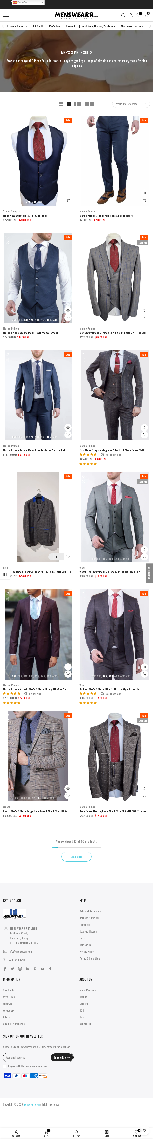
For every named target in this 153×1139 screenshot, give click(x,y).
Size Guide (8, 990)
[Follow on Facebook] (5, 968)
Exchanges (84, 924)
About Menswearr (88, 990)
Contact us (85, 945)
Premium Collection (17, 26)
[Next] (149, 26)
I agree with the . (28, 1066)
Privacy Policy (86, 951)
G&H (5, 568)
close (8, 1)
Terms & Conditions (89, 958)
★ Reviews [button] (149, 573)
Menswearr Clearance (132, 26)
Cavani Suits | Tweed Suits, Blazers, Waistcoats (90, 26)
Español (22, 2)
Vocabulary (8, 1010)
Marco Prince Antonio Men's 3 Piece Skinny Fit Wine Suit (35, 689)
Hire (81, 1017)
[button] (88, 464)
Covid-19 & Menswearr (14, 1023)
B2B (81, 1010)
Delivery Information (90, 911)
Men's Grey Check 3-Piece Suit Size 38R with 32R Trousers (112, 333)
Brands (83, 997)
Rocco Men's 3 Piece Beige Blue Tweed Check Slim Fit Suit (36, 811)
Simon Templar (12, 211)
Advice (6, 1017)
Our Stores (85, 1023)
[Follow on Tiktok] (50, 968)
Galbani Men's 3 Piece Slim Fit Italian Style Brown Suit (110, 689)
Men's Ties (54, 26)
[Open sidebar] (5, 574)
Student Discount (88, 931)
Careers (83, 1003)
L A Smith (38, 26)
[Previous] (3, 26)
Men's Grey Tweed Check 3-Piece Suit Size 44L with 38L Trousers (40, 572)
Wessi (82, 568)
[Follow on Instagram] (20, 968)
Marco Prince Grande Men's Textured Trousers (106, 215)
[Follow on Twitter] (12, 968)
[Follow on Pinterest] (35, 968)
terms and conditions (36, 1066)
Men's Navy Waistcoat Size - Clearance (25, 215)
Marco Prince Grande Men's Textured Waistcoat (30, 333)
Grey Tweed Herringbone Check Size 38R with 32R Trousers (113, 811)
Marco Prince (87, 211)
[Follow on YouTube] (42, 968)
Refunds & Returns (89, 918)
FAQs (82, 938)
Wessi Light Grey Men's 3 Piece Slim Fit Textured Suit (109, 572)
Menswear (8, 1003)
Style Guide (9, 997)
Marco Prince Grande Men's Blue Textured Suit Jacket (34, 450)
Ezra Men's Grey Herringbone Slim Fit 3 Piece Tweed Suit (111, 450)
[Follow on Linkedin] (27, 968)
